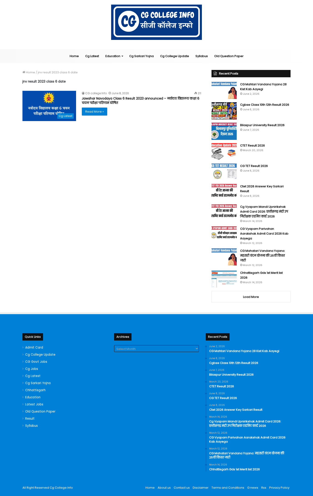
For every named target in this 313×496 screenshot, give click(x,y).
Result (30, 418)
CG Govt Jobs (36, 362)
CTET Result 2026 (252, 145)
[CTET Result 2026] (224, 151)
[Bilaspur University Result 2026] (224, 131)
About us (164, 487)
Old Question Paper (229, 56)
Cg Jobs (31, 369)
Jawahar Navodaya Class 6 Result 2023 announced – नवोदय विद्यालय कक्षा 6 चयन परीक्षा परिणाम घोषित (140, 100)
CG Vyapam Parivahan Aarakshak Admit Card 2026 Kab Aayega (264, 234)
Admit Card (34, 347)
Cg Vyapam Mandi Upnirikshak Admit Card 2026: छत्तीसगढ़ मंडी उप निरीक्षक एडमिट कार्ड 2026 (264, 212)
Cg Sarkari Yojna (141, 56)
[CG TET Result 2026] (224, 172)
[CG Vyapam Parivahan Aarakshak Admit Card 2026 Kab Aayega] (224, 235)
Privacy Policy (279, 487)
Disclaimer (201, 487)
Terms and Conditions (227, 487)
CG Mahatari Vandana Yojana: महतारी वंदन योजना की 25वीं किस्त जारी (262, 256)
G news (252, 487)
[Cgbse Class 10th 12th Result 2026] (224, 110)
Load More (251, 297)
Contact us (182, 487)
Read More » (94, 111)
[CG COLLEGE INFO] (156, 22)
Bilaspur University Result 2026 (262, 125)
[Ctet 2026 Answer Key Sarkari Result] (224, 192)
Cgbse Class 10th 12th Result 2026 (264, 105)
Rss (263, 487)
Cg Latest (92, 56)
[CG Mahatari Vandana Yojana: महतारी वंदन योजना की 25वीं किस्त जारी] (224, 257)
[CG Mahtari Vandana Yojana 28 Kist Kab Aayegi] (224, 90)
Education (112, 56)
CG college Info (96, 93)
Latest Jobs (34, 404)
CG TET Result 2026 (254, 166)
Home (74, 56)
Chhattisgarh (35, 390)
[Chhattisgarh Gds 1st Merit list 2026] (224, 279)
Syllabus (201, 56)
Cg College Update (174, 56)
